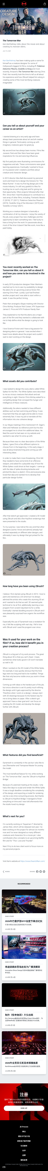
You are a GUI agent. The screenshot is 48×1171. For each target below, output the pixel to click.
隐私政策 (24, 1160)
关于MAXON (24, 1127)
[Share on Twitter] (40, 871)
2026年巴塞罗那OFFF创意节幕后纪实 (23, 921)
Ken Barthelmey (9, 60)
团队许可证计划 (24, 1136)
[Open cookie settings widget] (4, 1167)
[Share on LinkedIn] (44, 871)
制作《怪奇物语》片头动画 (19, 1014)
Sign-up (24, 1108)
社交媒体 (24, 1146)
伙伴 (24, 1151)
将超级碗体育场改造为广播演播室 (22, 966)
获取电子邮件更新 (24, 1141)
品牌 (24, 1155)
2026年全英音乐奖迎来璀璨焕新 (21, 1062)
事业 (24, 1132)
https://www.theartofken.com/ (32, 861)
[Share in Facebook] (37, 871)
